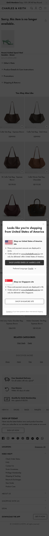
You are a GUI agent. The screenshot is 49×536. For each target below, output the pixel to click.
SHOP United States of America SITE (24, 262)
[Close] (43, 224)
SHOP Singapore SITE (24, 301)
